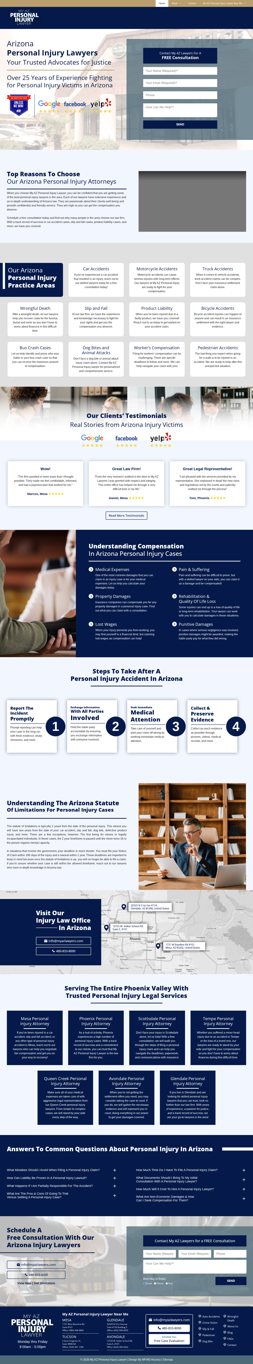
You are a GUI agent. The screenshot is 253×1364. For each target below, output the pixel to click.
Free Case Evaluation (169, 1339)
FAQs (230, 1338)
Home (162, 3)
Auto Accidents (211, 1316)
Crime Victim (210, 1322)
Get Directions (44, 1283)
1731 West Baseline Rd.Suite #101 (73, 1326)
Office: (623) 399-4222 (117, 1347)
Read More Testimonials (126, 515)
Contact (192, 3)
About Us (232, 1326)
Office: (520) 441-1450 (73, 1347)
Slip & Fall (208, 1329)
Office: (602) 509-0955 (117, 1330)
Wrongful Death (232, 1318)
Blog (230, 1332)
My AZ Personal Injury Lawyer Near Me (222, 3)
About (175, 3)
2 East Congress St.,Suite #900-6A (71, 1342)
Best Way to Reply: (154, 1278)
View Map (24, 1283)
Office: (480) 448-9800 (73, 1330)
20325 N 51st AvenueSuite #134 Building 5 (117, 1326)
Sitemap (168, 1359)
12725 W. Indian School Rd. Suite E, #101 (120, 1342)
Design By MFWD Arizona (145, 1359)
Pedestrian (208, 1335)
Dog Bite (207, 1341)
